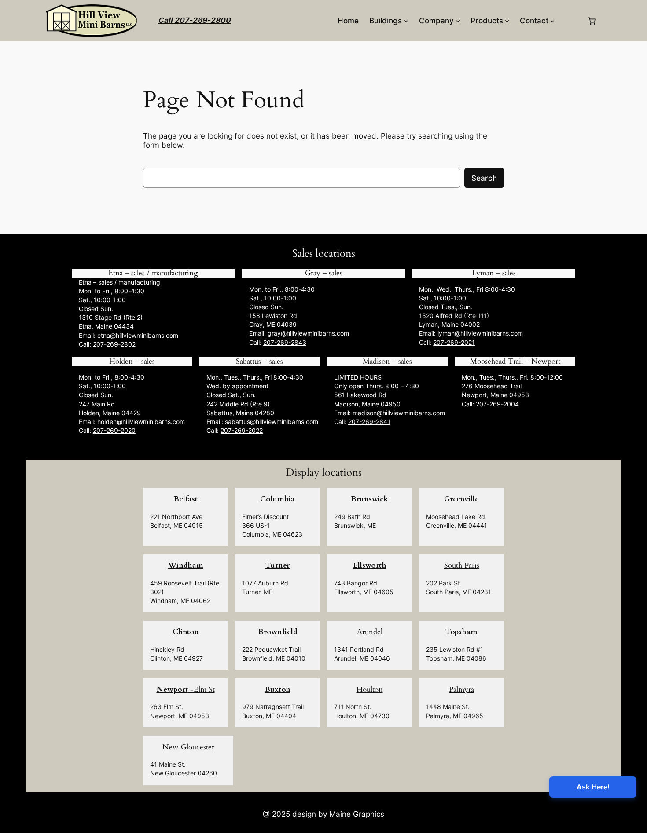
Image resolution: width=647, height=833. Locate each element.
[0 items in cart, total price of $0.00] (592, 20)
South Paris (461, 565)
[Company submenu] (458, 20)
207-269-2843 (284, 342)
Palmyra (461, 689)
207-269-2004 (497, 404)
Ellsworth (369, 565)
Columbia (277, 499)
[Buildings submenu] (406, 20)
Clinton (186, 632)
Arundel (369, 632)
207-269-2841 (369, 421)
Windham (185, 565)
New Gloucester (188, 747)
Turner (277, 565)
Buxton (277, 689)
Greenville (461, 499)
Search (484, 178)
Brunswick (369, 499)
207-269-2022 (242, 430)
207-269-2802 (114, 344)
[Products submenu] (507, 20)
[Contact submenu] (552, 20)
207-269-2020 (114, 430)
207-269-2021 (454, 342)
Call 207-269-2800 (194, 20)
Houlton (370, 689)
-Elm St (186, 689)
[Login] (570, 21)
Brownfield (277, 632)
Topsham (461, 632)
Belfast (185, 499)
